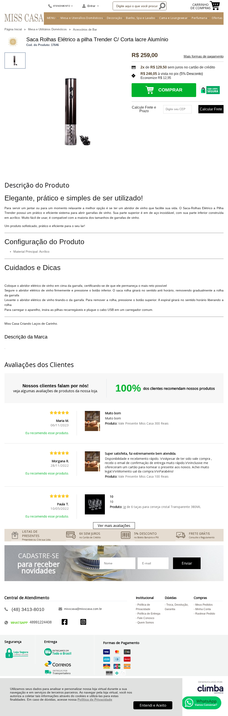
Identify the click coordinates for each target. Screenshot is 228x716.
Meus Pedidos (204, 604)
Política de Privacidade (94, 699)
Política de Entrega (148, 613)
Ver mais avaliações (114, 525)
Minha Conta (203, 609)
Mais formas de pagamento (204, 56)
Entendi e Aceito (153, 705)
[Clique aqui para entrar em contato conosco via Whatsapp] (201, 702)
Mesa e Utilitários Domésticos (48, 29)
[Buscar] (162, 6)
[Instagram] (83, 622)
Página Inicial (13, 29)
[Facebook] (64, 622)
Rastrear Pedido (205, 613)
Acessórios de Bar (85, 29)
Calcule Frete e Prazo (144, 109)
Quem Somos (145, 622)
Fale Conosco (145, 618)
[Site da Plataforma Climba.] (210, 687)
